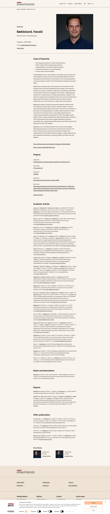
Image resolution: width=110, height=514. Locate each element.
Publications (46, 482)
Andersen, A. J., (49, 266)
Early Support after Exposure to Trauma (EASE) (46, 180)
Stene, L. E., (58, 208)
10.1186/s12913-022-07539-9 (59, 302)
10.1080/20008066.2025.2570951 (43, 233)
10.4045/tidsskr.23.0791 (41, 274)
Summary (35, 406)
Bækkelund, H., (37, 211)
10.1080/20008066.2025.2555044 (43, 224)
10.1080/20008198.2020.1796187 (45, 319)
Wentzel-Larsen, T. (38, 294)
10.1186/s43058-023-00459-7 (58, 263)
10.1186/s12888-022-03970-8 (51, 289)
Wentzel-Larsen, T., (60, 238)
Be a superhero (73, 485)
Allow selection (93, 506)
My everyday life (38, 168)
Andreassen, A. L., (63, 391)
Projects (70, 3)
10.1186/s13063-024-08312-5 (68, 245)
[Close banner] (105, 501)
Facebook (78, 499)
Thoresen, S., (48, 270)
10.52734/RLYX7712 (40, 254)
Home (18, 9)
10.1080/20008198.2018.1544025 (63, 341)
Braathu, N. (43, 292)
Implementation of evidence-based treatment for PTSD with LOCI (51, 162)
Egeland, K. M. (61, 277)
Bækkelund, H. (37, 277)
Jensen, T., (38, 268)
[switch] (39, 511)
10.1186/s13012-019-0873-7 (42, 332)
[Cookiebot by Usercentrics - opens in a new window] (10, 511)
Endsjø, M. (43, 277)
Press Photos (20, 48)
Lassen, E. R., (36, 208)
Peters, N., (35, 248)
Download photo (46, 456)
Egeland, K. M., (51, 208)
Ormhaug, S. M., (63, 268)
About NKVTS (78, 3)
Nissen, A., (56, 268)
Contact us (46, 485)
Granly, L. (42, 324)
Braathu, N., (52, 236)
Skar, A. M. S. (36, 292)
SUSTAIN (35, 174)
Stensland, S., (36, 266)
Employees (23, 9)
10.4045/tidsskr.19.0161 (46, 439)
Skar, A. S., (35, 236)
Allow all (93, 502)
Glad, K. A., (36, 218)
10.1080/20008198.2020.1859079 (43, 311)
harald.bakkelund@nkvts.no (28, 45)
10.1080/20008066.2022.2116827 (46, 282)
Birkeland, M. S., (44, 208)
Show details (69, 511)
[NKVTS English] (25, 3)
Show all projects (38, 195)
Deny (93, 510)
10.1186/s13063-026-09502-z (51, 215)
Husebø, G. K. (48, 324)
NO (85, 3)
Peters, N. (49, 277)
